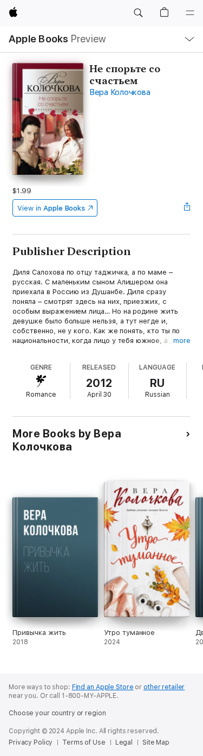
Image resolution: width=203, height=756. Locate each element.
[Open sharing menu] (187, 207)
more (182, 340)
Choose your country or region (57, 713)
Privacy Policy (31, 742)
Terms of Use (84, 742)
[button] (138, 13)
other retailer (164, 687)
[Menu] (190, 13)
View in (51, 208)
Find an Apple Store (103, 687)
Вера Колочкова (119, 92)
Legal (124, 742)
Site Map (155, 742)
